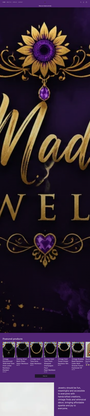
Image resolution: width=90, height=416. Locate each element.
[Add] (13, 355)
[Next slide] (85, 357)
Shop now (45, 376)
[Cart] (86, 2)
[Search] (80, 2)
